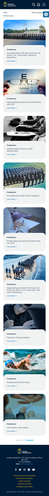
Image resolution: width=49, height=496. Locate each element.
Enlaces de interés (24, 481)
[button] (46, 14)
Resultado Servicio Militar (24, 486)
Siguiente (30, 440)
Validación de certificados (24, 478)
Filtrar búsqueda (37, 13)
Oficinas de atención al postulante (24, 475)
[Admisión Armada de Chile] (9, 4)
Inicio (5, 12)
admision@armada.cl (26, 464)
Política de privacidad (24, 484)
